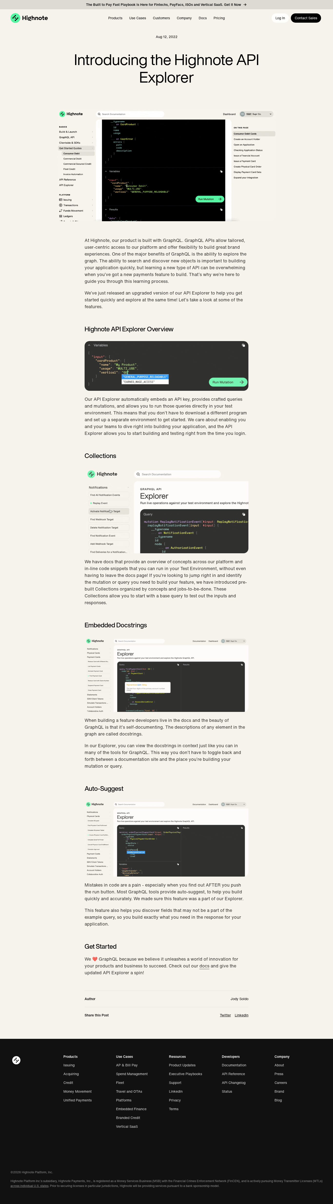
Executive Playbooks (185, 1073)
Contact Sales (306, 17)
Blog (278, 1100)
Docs (203, 17)
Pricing (219, 17)
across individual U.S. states (29, 1186)
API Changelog (233, 1082)
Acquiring (71, 1073)
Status (227, 1091)
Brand (279, 1091)
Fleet (120, 1082)
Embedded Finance (131, 1109)
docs (204, 966)
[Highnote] (29, 18)
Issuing (69, 1065)
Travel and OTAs (129, 1091)
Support (175, 1082)
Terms (173, 1109)
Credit (68, 1082)
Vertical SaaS (127, 1126)
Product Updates (182, 1065)
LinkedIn (241, 1015)
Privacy (175, 1100)
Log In (280, 17)
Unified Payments (77, 1100)
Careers (280, 1082)
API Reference (233, 1073)
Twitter (225, 1015)
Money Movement (77, 1091)
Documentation (234, 1065)
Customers (161, 17)
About (279, 1065)
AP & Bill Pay (127, 1065)
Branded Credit (128, 1117)
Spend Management (132, 1073)
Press (278, 1073)
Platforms (123, 1100)
